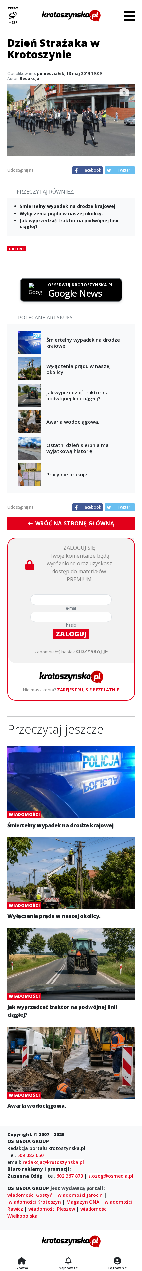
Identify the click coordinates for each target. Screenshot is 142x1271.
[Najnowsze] (68, 1261)
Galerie (16, 248)
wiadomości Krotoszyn (35, 1202)
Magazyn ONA (82, 1202)
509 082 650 (30, 1155)
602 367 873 (69, 1176)
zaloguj (71, 633)
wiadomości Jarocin (80, 1195)
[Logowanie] (117, 1261)
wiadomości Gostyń (30, 1195)
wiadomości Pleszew (51, 1209)
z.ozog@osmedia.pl (110, 1176)
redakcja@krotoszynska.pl (53, 1162)
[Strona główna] (21, 1261)
